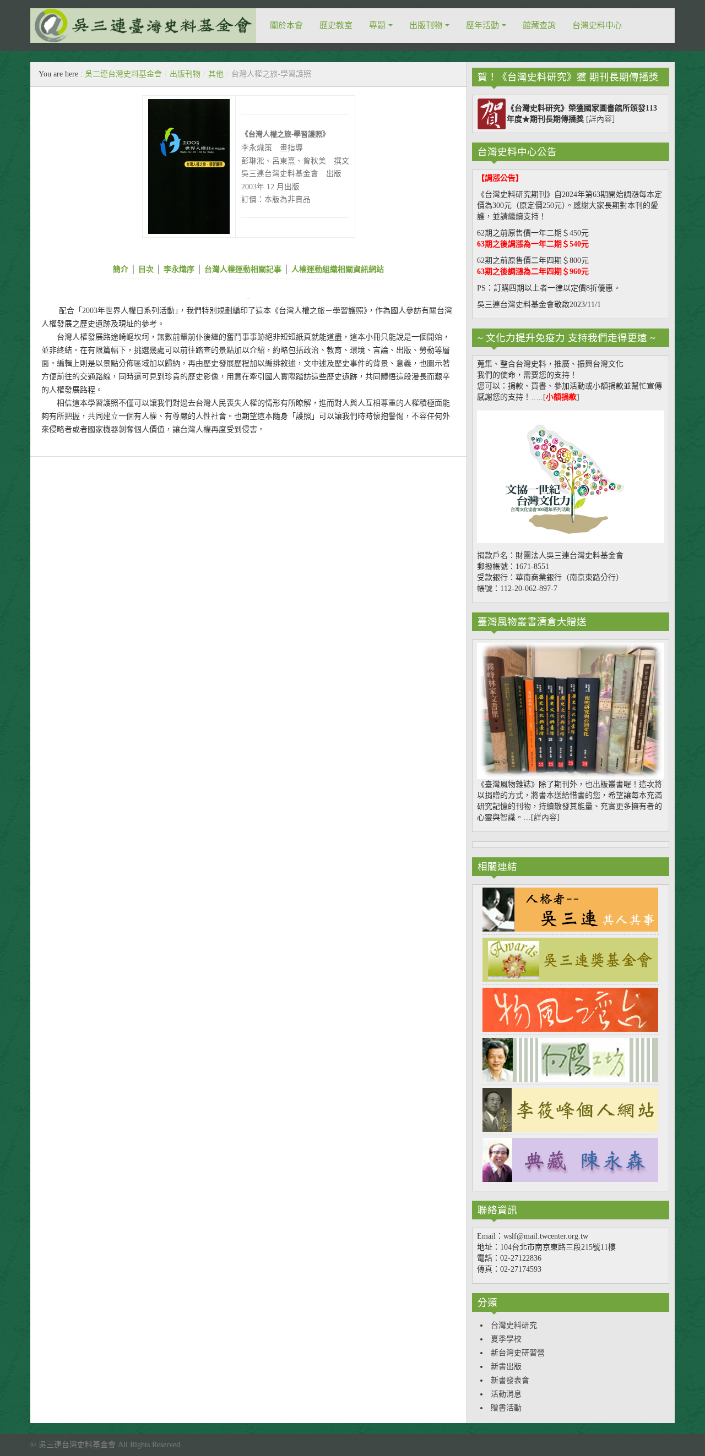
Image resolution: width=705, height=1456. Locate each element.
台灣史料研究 (514, 1325)
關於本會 (286, 25)
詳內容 (600, 119)
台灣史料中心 (597, 25)
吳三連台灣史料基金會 (123, 74)
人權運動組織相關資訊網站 (337, 269)
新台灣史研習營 (518, 1353)
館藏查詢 (539, 25)
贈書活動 (506, 1408)
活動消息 (506, 1394)
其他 (216, 74)
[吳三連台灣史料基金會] (143, 25)
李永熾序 (179, 269)
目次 (145, 269)
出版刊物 (425, 25)
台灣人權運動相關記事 (242, 269)
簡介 (120, 269)
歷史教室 (335, 25)
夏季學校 (506, 1339)
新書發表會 (510, 1380)
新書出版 (506, 1366)
